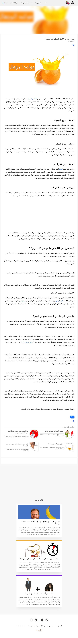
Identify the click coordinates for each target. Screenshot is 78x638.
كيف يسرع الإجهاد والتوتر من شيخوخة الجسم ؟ (17, 445)
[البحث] (63, 3)
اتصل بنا (18, 626)
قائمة (5, 3)
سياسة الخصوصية (41, 626)
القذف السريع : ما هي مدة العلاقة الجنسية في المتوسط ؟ (39, 559)
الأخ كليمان (59, 301)
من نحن (51, 626)
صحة (45, 3)
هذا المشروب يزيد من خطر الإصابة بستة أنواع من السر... (18, 432)
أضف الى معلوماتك (26, 3)
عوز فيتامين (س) (26, 342)
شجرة (23, 301)
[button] (73, 45)
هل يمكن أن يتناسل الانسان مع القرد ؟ (39, 593)
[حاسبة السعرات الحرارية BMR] (69, 433)
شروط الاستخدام (28, 626)
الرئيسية (60, 626)
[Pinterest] (47, 620)
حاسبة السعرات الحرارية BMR (54, 431)
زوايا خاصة (13, 3)
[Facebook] (31, 620)
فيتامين (34, 99)
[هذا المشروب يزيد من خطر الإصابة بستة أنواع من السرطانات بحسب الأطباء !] (34, 433)
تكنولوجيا (38, 3)
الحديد (61, 169)
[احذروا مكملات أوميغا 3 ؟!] (69, 446)
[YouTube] (41, 620)
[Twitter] (36, 620)
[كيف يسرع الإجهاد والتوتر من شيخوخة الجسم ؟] (34, 446)
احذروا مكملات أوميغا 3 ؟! (55, 444)
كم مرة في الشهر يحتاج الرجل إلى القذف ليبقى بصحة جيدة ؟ (41, 523)
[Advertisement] (39, 20)
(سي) (30, 99)
